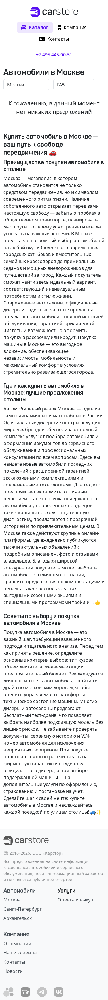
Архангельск (17, 918)
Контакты (14, 962)
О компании (17, 943)
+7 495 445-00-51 (54, 55)
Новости (13, 971)
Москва (11, 900)
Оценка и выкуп (75, 900)
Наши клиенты (20, 953)
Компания (16, 934)
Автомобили (19, 890)
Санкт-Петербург (22, 909)
